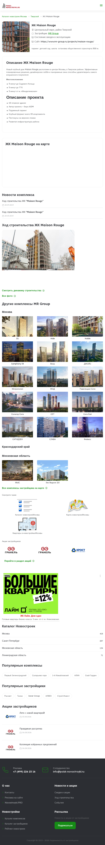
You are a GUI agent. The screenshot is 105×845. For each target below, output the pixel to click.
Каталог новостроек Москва (14, 16)
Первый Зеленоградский (15, 675)
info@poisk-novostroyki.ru (68, 771)
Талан (20, 696)
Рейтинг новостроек (15, 828)
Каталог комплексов (15, 818)
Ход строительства (64, 797)
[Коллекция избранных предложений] (9, 748)
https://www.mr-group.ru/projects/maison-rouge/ (67, 41)
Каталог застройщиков (16, 823)
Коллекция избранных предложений (38, 744)
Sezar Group (34, 696)
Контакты (9, 792)
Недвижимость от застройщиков (64, 840)
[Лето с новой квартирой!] (9, 716)
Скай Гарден (91, 675)
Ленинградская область (14, 655)
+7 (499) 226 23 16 (24, 771)
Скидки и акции (62, 792)
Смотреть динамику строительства (21, 290)
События (59, 802)
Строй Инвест (63, 696)
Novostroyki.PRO (14, 802)
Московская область (12, 648)
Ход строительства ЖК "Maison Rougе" (22, 201)
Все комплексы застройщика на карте (23, 488)
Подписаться (65, 825)
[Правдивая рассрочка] (9, 732)
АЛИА (76, 675)
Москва (6, 633)
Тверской (35, 16)
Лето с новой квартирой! (32, 713)
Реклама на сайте (14, 797)
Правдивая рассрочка (31, 728)
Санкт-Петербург (11, 640)
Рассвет (7, 696)
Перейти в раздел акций (17, 561)
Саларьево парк (39, 675)
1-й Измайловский (60, 675)
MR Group (53, 33)
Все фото (7, 296)
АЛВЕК (49, 696)
